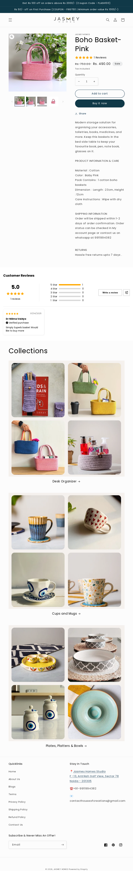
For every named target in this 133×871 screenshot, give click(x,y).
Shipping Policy (18, 809)
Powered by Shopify (78, 869)
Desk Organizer (65, 481)
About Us (14, 779)
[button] (10, 20)
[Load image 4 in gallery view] (53, 101)
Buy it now (99, 103)
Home (12, 771)
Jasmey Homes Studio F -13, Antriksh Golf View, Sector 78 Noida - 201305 (94, 776)
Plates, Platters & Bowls (64, 746)
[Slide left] (12, 101)
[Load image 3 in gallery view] (42, 101)
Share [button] (82, 113)
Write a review (110, 292)
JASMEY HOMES (61, 869)
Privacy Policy (17, 802)
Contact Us (16, 824)
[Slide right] (62, 101)
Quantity (80, 74)
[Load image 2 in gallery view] (31, 101)
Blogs (12, 786)
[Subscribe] (62, 845)
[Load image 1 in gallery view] (19, 101)
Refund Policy (17, 817)
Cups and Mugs (64, 614)
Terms (13, 794)
